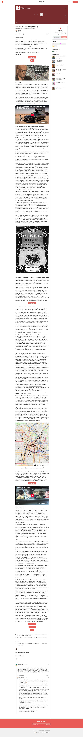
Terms (43, 730)
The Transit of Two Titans (60, 73)
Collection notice (47, 730)
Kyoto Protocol (18, 549)
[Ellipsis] (48, 664)
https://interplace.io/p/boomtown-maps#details (27, 711)
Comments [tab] (17, 655)
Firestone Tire (32, 386)
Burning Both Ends (59, 60)
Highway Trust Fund (23, 517)
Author (20, 678)
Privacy (40, 730)
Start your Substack (39, 732)
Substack (36, 734)
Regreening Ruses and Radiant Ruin (61, 56)
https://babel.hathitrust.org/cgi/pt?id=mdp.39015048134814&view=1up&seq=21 (32, 687)
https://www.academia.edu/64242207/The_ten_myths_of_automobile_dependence (33, 691)
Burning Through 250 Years (61, 64)
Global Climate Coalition (40, 541)
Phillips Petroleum (24, 387)
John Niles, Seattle (20, 664)
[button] (34, 14)
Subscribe (75, 1)
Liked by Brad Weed (21, 665)
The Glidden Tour (37, 280)
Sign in (80, 1)
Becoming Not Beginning (60, 78)
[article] (60, 57)
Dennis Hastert (39, 558)
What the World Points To (60, 82)
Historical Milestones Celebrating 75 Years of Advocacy (27, 643)
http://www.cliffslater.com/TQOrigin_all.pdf (36, 671)
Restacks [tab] (21, 655)
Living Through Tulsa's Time (61, 69)
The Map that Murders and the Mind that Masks (61, 87)
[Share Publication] (71, 2)
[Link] (14, 82)
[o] (53, 57)
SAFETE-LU (22, 555)
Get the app (46, 732)
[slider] (41, 22)
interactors (19, 46)
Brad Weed (19, 30)
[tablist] (19, 656)
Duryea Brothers (18, 207)
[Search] (69, 2)
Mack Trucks (33, 387)
